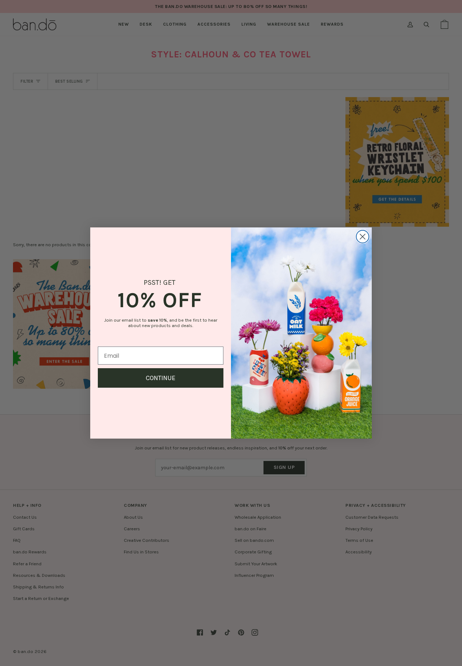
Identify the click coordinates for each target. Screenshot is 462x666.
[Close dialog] (362, 236)
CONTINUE (160, 378)
